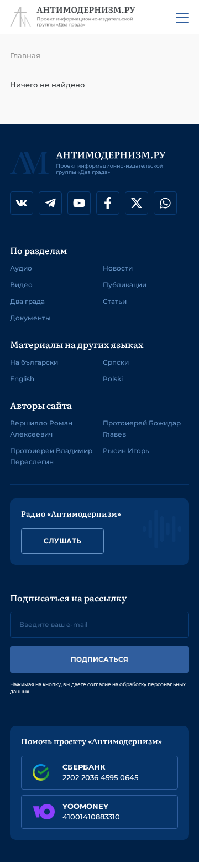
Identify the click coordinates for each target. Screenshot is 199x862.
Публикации (124, 285)
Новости (118, 268)
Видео (21, 285)
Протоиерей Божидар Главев (142, 428)
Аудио (21, 268)
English (22, 379)
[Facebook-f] (107, 203)
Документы (30, 318)
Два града (27, 301)
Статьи (115, 301)
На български (34, 362)
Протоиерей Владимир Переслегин (51, 456)
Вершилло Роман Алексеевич (41, 428)
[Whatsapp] (165, 203)
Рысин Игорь (126, 450)
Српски (116, 362)
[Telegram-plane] (50, 203)
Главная (25, 55)
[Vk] (21, 203)
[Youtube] (79, 203)
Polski (113, 379)
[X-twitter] (136, 203)
